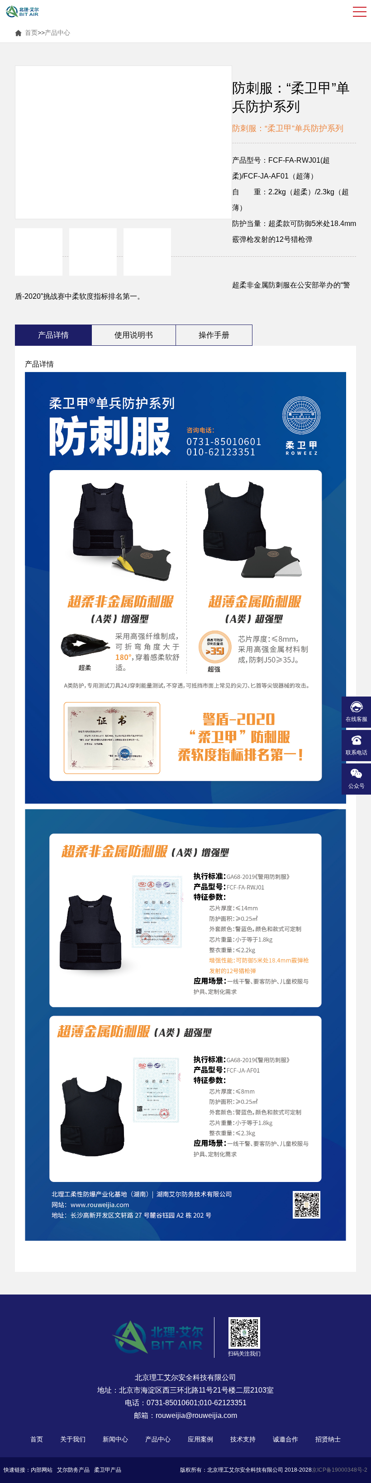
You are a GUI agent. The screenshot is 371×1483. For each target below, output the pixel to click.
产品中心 (57, 32)
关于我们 (73, 1439)
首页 (31, 32)
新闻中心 (115, 1439)
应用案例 (200, 1439)
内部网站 (41, 1470)
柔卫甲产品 (107, 1470)
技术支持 (243, 1439)
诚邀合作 (285, 1439)
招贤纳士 (328, 1439)
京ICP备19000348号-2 (339, 1470)
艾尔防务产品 (73, 1470)
